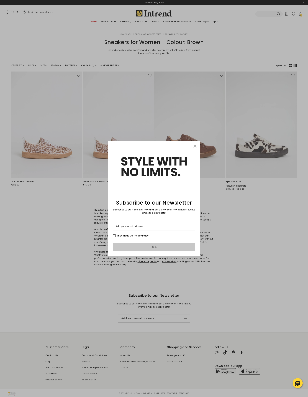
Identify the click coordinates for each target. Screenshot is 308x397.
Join (154, 247)
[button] (298, 383)
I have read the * (133, 235)
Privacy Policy (141, 235)
